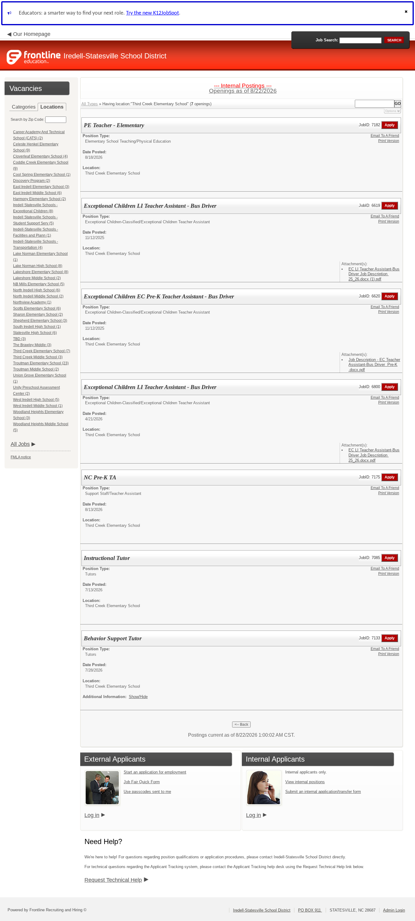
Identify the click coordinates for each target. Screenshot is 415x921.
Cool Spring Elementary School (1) (41, 174)
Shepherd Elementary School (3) (40, 320)
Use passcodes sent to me (147, 791)
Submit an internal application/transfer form (323, 791)
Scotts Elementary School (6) (37, 308)
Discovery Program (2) (31, 181)
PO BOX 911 (310, 910)
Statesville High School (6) (35, 333)
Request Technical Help (113, 880)
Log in (91, 815)
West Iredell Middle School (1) (38, 406)
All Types (89, 104)
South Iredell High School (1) (37, 327)
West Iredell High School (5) (36, 400)
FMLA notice (21, 457)
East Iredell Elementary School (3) (41, 187)
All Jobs (20, 444)
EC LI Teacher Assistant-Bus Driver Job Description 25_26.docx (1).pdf (374, 274)
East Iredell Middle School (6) (37, 193)
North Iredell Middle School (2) (38, 296)
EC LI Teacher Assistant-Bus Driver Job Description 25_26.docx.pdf (374, 455)
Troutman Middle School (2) (36, 369)
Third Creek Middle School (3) (38, 357)
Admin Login (394, 910)
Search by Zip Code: (27, 119)
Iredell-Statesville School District (261, 910)
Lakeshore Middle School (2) (37, 278)
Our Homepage (31, 34)
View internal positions (305, 782)
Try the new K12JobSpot (152, 13)
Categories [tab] (24, 106)
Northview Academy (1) (32, 302)
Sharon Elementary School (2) (38, 314)
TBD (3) (19, 339)
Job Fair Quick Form (142, 782)
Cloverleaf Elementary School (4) (40, 156)
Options (390, 111)
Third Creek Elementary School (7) (41, 351)
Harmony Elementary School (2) (39, 199)
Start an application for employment (155, 772)
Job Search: (327, 40)
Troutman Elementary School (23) (41, 363)
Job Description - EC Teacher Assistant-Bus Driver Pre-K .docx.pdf (374, 364)
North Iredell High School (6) (36, 290)
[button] (407, 13)
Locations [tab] (51, 106)
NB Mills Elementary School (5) (38, 284)
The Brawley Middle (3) (32, 345)
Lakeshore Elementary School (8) (40, 272)
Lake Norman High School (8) (37, 266)
